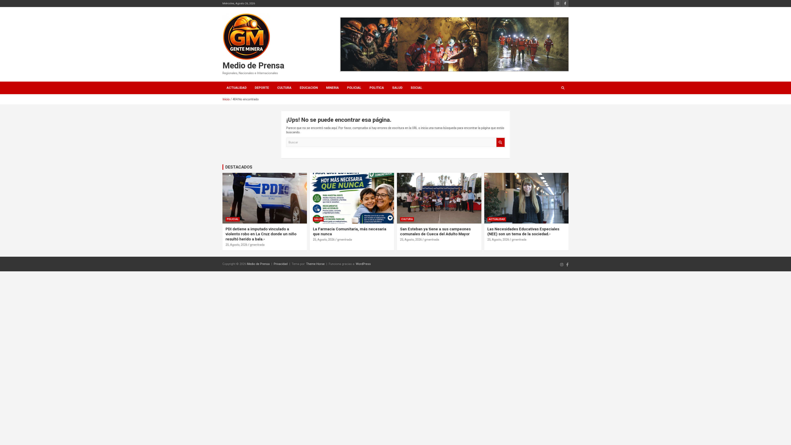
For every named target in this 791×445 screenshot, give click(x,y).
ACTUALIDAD (237, 88)
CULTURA (284, 88)
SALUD (397, 88)
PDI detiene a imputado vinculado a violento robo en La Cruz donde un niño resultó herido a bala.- (261, 234)
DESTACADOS (238, 167)
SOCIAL (416, 88)
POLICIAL (354, 88)
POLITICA (377, 88)
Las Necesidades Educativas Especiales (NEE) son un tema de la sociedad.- (523, 232)
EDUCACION (309, 88)
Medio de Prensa (253, 65)
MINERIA (332, 88)
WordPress (363, 264)
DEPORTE (262, 88)
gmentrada (257, 244)
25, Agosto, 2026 (236, 244)
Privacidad (281, 264)
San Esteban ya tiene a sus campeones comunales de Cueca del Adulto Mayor (435, 232)
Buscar (500, 142)
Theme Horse (315, 264)
